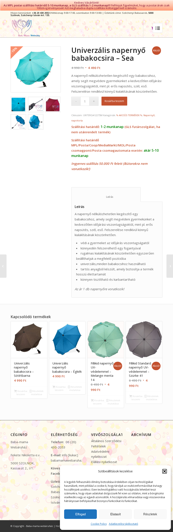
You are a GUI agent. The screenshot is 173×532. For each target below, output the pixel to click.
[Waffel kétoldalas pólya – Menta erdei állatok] (169, 266)
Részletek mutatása (37, 392)
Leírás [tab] (106, 197)
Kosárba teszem (114, 101)
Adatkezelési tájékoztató (123, 524)
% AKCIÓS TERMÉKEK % (129, 115)
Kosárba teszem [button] (21, 392)
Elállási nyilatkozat (104, 462)
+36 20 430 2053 (40, 12)
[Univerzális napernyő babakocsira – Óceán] (3, 266)
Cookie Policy (99, 524)
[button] (164, 471)
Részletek (150, 514)
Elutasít (115, 514)
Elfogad (80, 514)
